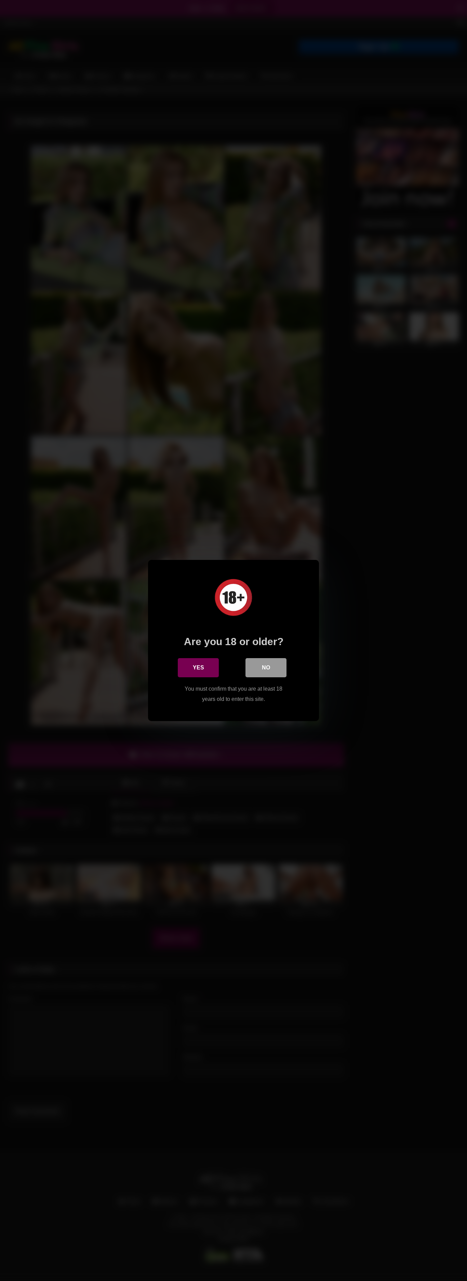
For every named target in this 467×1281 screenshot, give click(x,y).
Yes (198, 667)
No (266, 667)
